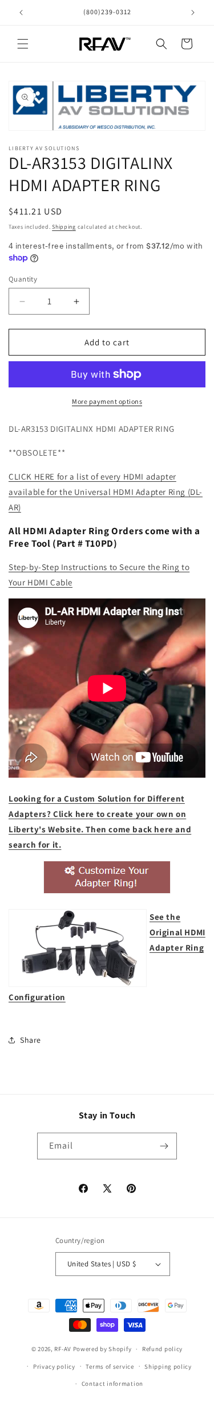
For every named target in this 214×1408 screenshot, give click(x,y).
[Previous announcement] (21, 12)
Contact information (112, 1384)
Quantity (23, 279)
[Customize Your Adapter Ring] (107, 892)
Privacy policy (54, 1366)
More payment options (107, 401)
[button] (22, 43)
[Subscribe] (163, 1146)
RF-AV (62, 1349)
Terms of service (110, 1366)
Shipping (64, 226)
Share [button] (30, 1040)
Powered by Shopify (102, 1349)
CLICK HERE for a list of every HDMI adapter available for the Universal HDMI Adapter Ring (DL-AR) (106, 492)
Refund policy (162, 1349)
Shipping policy (168, 1366)
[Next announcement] (192, 12)
